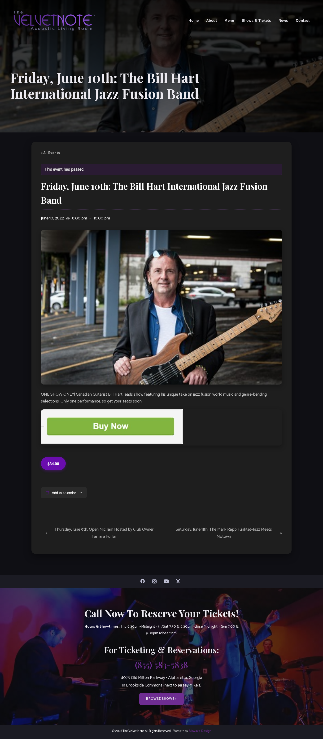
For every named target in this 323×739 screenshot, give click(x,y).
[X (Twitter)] (179, 581)
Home (193, 20)
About (211, 20)
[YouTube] (167, 581)
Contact (303, 20)
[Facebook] (144, 581)
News (283, 20)
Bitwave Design (200, 731)
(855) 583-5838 (161, 664)
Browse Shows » (161, 699)
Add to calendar (64, 492)
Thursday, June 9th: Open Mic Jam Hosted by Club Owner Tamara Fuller (100, 533)
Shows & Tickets (256, 20)
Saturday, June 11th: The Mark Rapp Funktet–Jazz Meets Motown (229, 533)
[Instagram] (155, 581)
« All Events (50, 153)
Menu (229, 20)
